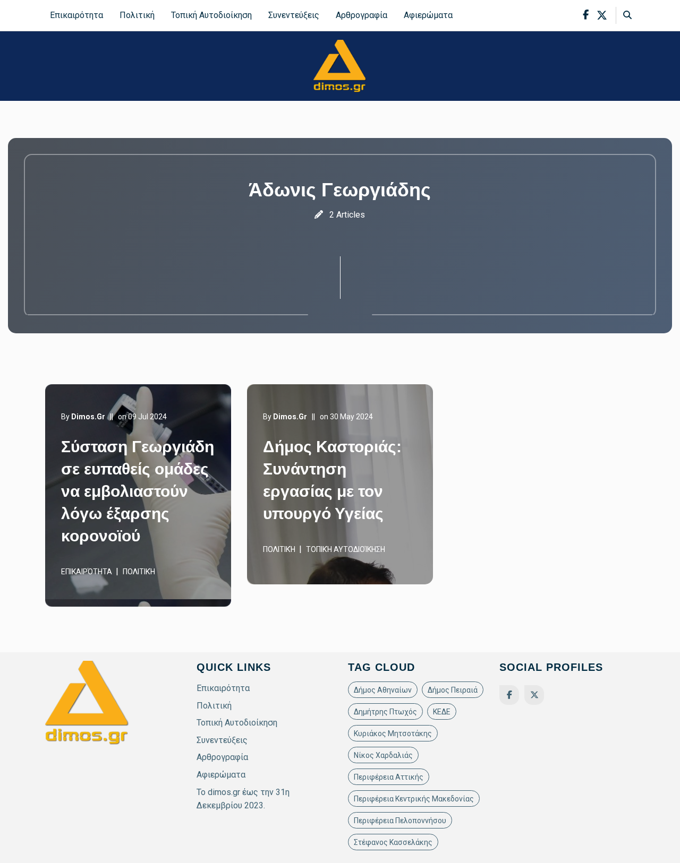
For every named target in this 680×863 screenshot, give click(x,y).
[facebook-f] (586, 15)
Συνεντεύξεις (293, 15)
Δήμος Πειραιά (453, 690)
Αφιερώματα (428, 15)
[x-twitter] (602, 15)
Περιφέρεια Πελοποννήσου (400, 820)
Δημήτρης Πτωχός (385, 711)
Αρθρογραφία (361, 15)
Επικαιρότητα (76, 15)
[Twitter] (534, 695)
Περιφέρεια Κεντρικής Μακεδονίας (414, 799)
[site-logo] (340, 66)
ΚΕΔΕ (441, 711)
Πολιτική (137, 15)
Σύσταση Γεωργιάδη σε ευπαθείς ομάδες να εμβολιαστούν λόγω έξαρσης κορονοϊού (137, 491)
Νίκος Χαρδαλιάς (383, 755)
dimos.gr (88, 416)
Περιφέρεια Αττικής (388, 777)
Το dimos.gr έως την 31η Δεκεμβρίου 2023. (243, 799)
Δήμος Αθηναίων (383, 690)
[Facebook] (509, 695)
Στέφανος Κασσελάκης (393, 842)
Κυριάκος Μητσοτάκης (393, 733)
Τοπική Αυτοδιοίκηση (211, 15)
